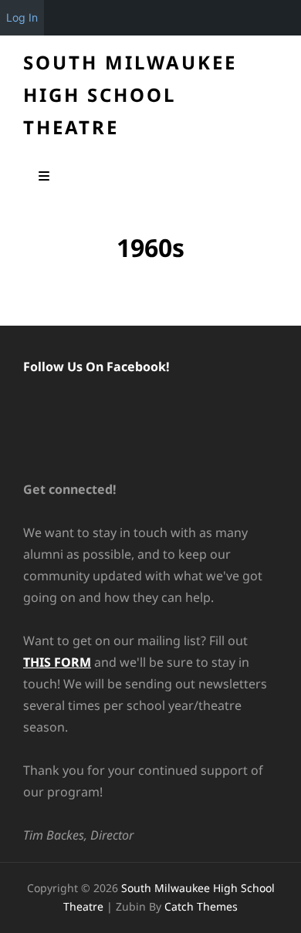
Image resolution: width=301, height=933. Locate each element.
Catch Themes (201, 906)
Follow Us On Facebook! (96, 366)
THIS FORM (57, 662)
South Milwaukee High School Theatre (130, 94)
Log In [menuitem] (22, 17)
